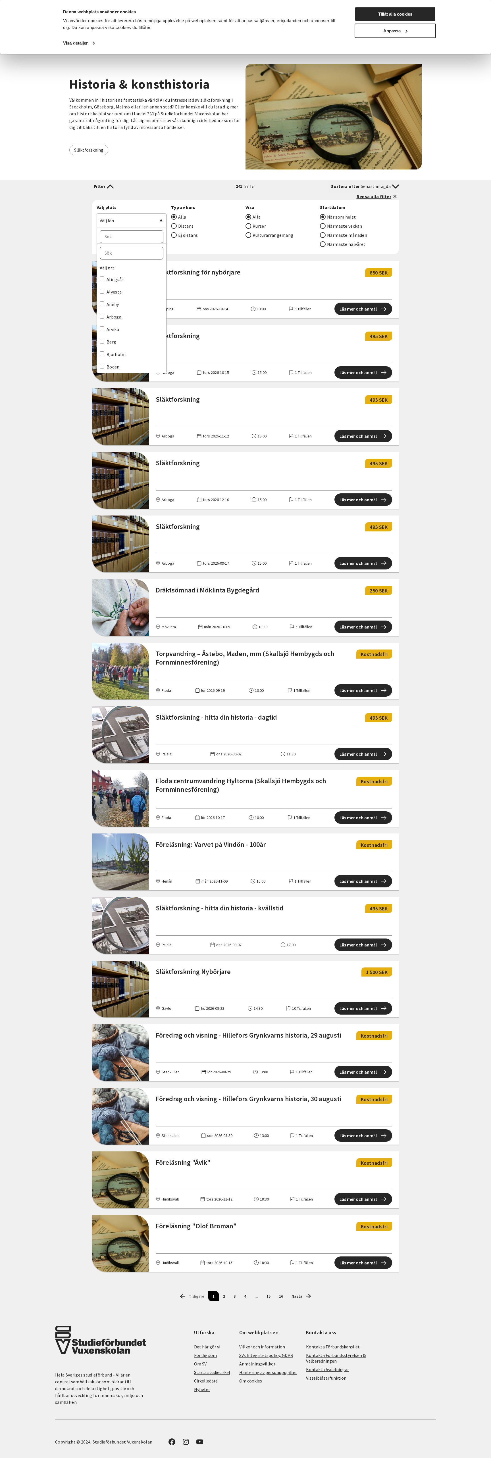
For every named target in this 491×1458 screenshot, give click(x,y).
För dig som (205, 1355)
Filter (99, 186)
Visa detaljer (75, 43)
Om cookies (250, 1381)
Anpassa (392, 30)
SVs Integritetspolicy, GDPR (266, 1355)
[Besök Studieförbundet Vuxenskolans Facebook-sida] (171, 1443)
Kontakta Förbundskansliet (333, 1347)
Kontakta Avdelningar (327, 1369)
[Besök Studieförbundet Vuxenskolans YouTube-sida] (199, 1443)
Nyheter (202, 1389)
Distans (186, 226)
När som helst (341, 217)
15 (269, 1296)
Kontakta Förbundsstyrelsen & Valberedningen (336, 1358)
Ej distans (188, 235)
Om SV (200, 1364)
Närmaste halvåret (346, 244)
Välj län (107, 220)
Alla (182, 217)
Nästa (297, 1296)
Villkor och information (262, 1347)
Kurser (259, 226)
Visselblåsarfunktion (326, 1378)
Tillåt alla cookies (395, 14)
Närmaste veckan (344, 226)
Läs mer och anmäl (358, 309)
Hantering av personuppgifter (268, 1372)
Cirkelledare (206, 1381)
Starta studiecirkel (212, 1372)
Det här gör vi (207, 1347)
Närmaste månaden (347, 235)
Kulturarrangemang (273, 235)
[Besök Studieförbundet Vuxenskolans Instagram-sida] (185, 1443)
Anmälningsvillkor (257, 1364)
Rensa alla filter (374, 196)
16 (281, 1296)
